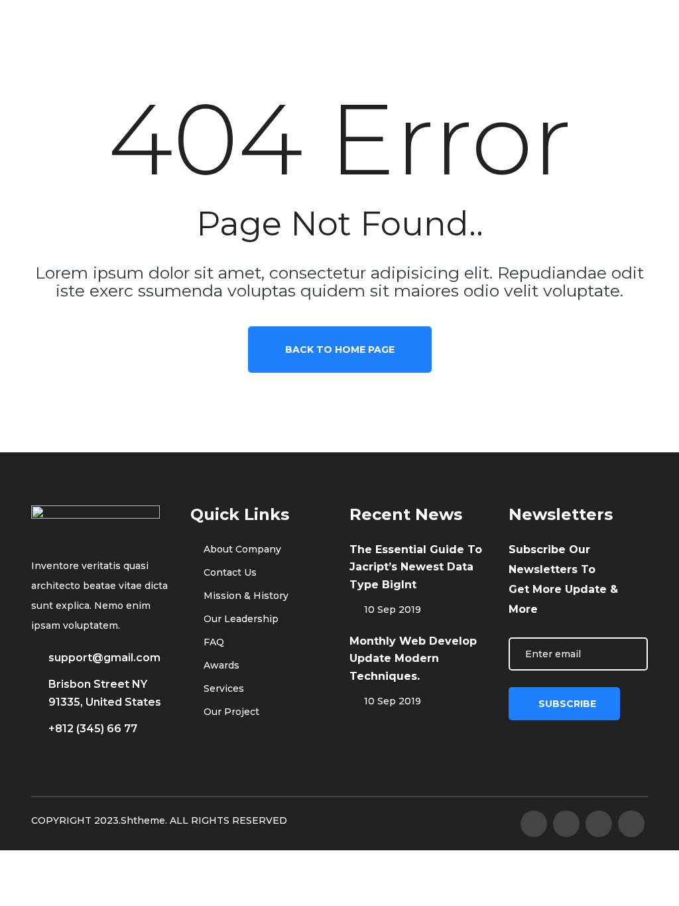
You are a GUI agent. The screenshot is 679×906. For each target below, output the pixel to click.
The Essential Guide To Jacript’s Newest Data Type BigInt (415, 567)
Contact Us (229, 572)
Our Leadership (239, 619)
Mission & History (244, 596)
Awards (220, 665)
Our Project (230, 712)
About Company (241, 549)
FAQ (212, 642)
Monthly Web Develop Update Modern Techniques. (413, 658)
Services (222, 688)
